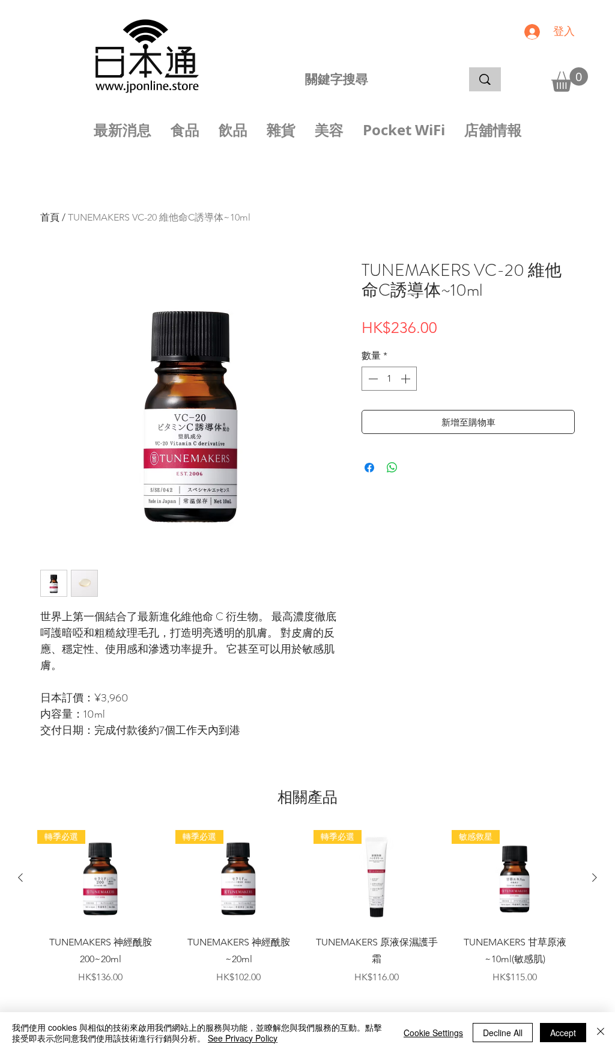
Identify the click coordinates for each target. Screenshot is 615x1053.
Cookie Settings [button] (433, 1033)
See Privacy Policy (242, 1038)
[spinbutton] (389, 378)
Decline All (503, 1033)
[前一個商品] (20, 877)
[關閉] (600, 1032)
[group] (307, 916)
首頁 (49, 217)
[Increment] (406, 378)
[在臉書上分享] (369, 467)
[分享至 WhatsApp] (392, 467)
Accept (563, 1033)
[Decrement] (371, 378)
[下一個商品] (594, 877)
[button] (569, 79)
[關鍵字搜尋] (485, 79)
